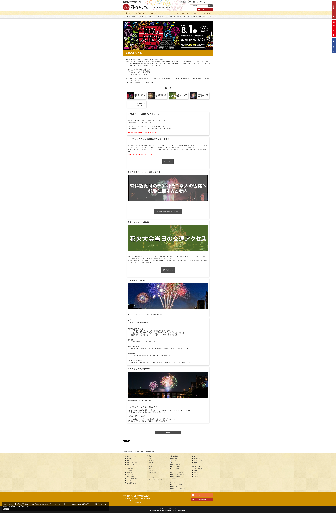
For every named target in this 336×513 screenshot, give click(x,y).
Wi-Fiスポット (152, 477)
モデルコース (152, 460)
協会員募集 (129, 470)
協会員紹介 (129, 472)
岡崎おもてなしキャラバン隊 (178, 488)
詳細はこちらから (168, 270)
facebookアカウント (198, 458)
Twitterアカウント (198, 460)
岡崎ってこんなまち (334, 30)
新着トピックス (152, 472)
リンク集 (129, 458)
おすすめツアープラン (205, 16)
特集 (150, 458)
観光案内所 (151, 474)
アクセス (151, 470)
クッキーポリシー (11, 506)
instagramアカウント (199, 462)
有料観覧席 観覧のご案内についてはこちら (168, 211)
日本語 (183, 2)
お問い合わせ (130, 460)
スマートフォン (168, 508)
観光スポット (152, 462)
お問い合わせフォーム (201, 499)
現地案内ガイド (152, 476)
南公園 (173, 462)
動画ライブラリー (131, 480)
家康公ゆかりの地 (145, 16)
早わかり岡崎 (130, 16)
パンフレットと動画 (190, 16)
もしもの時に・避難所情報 (155, 479)
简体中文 (202, 2)
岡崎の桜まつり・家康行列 (177, 474)
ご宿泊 (150, 468)
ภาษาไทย (209, 2)
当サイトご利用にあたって (133, 462)
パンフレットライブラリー (133, 478)
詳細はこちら (168, 161)
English (189, 2)
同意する (6, 509)
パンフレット (199, 495)
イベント (151, 464)
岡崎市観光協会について (132, 464)
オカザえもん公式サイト (177, 484)
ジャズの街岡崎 (175, 468)
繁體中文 (195, 2)
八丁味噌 (160, 16)
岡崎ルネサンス (175, 486)
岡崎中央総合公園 (175, 464)
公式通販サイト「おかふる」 (334, 45)
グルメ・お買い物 (153, 466)
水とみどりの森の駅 (176, 466)
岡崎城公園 (174, 458)
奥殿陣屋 (173, 460)
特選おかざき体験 (175, 16)
